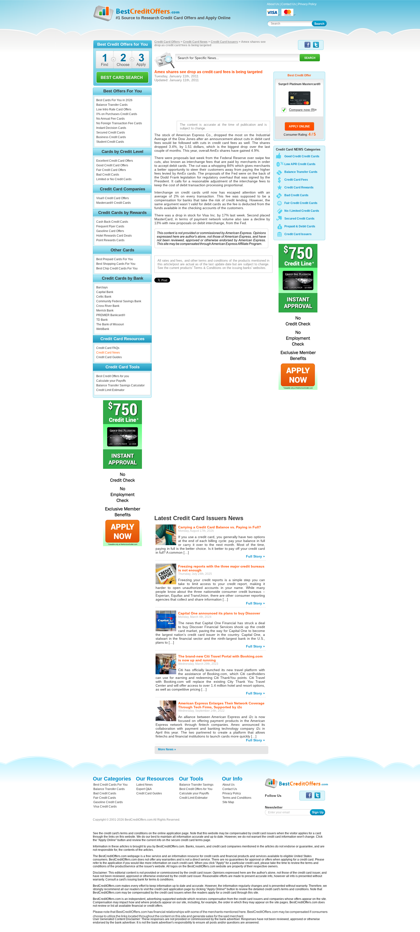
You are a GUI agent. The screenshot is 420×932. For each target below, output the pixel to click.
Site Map (228, 802)
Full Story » (255, 556)
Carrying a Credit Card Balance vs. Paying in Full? (219, 527)
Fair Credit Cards (104, 797)
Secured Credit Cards (110, 132)
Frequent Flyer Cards (110, 226)
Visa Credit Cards (105, 806)
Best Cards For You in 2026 (114, 100)
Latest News (144, 784)
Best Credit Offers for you (112, 376)
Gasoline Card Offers (110, 231)
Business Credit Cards (111, 137)
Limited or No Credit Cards (113, 179)
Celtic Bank (103, 296)
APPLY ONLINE (299, 126)
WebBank (102, 329)
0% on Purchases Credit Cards (116, 114)
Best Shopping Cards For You (115, 264)
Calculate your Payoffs (111, 380)
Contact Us (288, 4)
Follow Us (273, 796)
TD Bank (102, 319)
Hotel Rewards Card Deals (114, 235)
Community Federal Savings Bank (118, 301)
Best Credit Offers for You (195, 789)
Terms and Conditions (236, 797)
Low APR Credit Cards (299, 164)
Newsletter (273, 807)
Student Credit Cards (110, 141)
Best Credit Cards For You (110, 784)
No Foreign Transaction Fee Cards (119, 123)
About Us (273, 4)
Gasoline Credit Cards (108, 802)
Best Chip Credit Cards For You (117, 268)
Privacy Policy (307, 4)
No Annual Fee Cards (110, 118)
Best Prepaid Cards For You (114, 259)
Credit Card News (108, 352)
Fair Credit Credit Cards (300, 203)
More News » (167, 749)
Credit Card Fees (296, 179)
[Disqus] (213, 381)
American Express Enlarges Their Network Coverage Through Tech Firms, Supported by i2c (221, 705)
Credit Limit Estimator (110, 390)
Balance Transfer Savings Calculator (120, 385)
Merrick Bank (105, 310)
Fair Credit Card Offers (111, 170)
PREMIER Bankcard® (110, 315)
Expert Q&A (144, 789)
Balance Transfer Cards (112, 105)
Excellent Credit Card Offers (114, 160)
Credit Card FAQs (107, 348)
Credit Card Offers (167, 42)
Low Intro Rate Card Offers (113, 109)
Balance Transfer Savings (196, 784)
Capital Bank (104, 292)
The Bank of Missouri (110, 324)
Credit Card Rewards (299, 187)
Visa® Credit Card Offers (112, 198)
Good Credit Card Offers (112, 165)
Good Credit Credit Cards (301, 156)
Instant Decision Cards (111, 128)
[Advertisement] (213, 101)
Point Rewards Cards (110, 240)
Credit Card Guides (109, 357)
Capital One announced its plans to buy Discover (219, 613)
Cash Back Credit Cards (112, 221)
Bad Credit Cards (107, 174)
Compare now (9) (303, 109)
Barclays (102, 287)
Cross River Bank (107, 306)
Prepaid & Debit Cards (299, 226)
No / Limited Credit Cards (301, 211)
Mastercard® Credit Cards (113, 202)
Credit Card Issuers (224, 42)
